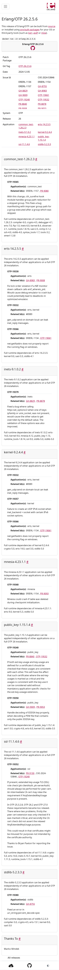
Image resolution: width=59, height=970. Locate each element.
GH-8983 (42, 90)
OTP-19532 (43, 99)
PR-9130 (30, 773)
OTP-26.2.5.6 (25, 66)
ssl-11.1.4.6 (24, 144)
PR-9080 (44, 190)
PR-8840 (23, 104)
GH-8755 (42, 86)
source (51, 26)
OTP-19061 (43, 95)
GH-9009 (23, 95)
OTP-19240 (24, 99)
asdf (35, 32)
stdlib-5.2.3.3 (44, 144)
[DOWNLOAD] (11, 965)
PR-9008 (23, 108)
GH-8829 (23, 90)
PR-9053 (42, 108)
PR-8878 (42, 104)
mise (43, 32)
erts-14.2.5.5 (44, 124)
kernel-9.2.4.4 (45, 132)
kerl (30, 32)
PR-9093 (44, 593)
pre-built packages (30, 29)
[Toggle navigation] (5, 6)
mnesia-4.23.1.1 (27, 136)
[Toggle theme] (48, 965)
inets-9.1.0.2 (25, 132)
